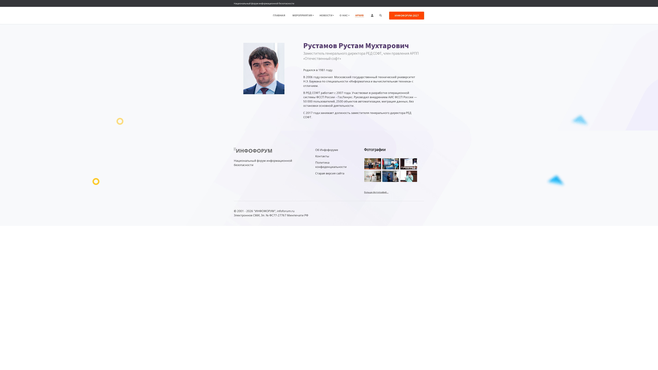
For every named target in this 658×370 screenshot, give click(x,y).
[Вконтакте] (413, 3)
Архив (359, 15)
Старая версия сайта (329, 173)
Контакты (322, 156)
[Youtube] (420, 3)
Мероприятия (302, 15)
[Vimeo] (407, 3)
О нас (344, 15)
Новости (326, 15)
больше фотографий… (376, 192)
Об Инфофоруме (326, 150)
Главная (279, 15)
